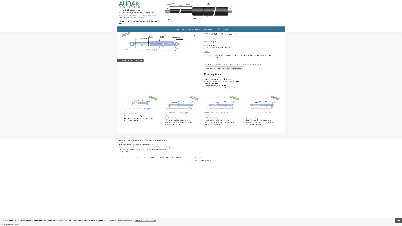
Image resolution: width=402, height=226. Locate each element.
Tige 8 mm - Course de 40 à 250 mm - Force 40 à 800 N (242, 64)
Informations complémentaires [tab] (230, 68)
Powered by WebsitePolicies (9, 224)
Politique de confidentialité (145, 221)
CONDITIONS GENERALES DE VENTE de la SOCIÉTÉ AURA (165, 158)
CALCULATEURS (187, 29)
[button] (194, 35)
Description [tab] (211, 68)
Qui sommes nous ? (126, 158)
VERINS (197, 29)
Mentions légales (141, 158)
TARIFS (226, 29)
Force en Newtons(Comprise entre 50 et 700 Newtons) (217, 47)
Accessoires (208, 29)
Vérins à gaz (198, 160)
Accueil (177, 29)
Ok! (398, 221)
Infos (218, 29)
